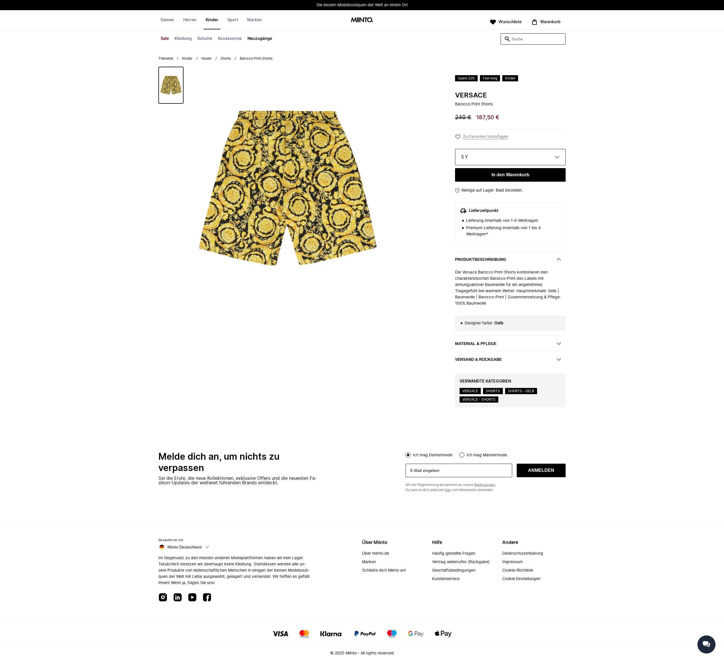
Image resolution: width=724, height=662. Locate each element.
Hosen (206, 58)
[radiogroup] (486, 454)
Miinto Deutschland (184, 547)
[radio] (408, 454)
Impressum (512, 562)
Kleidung (183, 39)
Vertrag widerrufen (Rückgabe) (461, 562)
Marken (254, 20)
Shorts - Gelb (521, 391)
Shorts (226, 58)
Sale (165, 39)
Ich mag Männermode (487, 455)
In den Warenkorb (510, 174)
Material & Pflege (475, 343)
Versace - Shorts (478, 399)
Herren (190, 20)
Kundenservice (446, 579)
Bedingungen (484, 485)
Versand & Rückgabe (478, 359)
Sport (232, 20)
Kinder (212, 20)
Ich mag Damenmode (433, 455)
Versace (471, 95)
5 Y (464, 157)
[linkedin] (177, 598)
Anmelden (541, 470)
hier (448, 490)
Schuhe (204, 39)
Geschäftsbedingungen (453, 570)
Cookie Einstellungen (521, 579)
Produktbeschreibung (480, 259)
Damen (167, 20)
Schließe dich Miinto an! (384, 570)
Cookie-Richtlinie (517, 570)
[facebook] (207, 598)
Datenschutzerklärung (522, 553)
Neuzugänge (259, 39)
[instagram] (162, 598)
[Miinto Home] (362, 20)
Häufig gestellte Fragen (453, 553)
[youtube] (192, 598)
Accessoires (230, 39)
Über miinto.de (375, 553)
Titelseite (165, 58)
